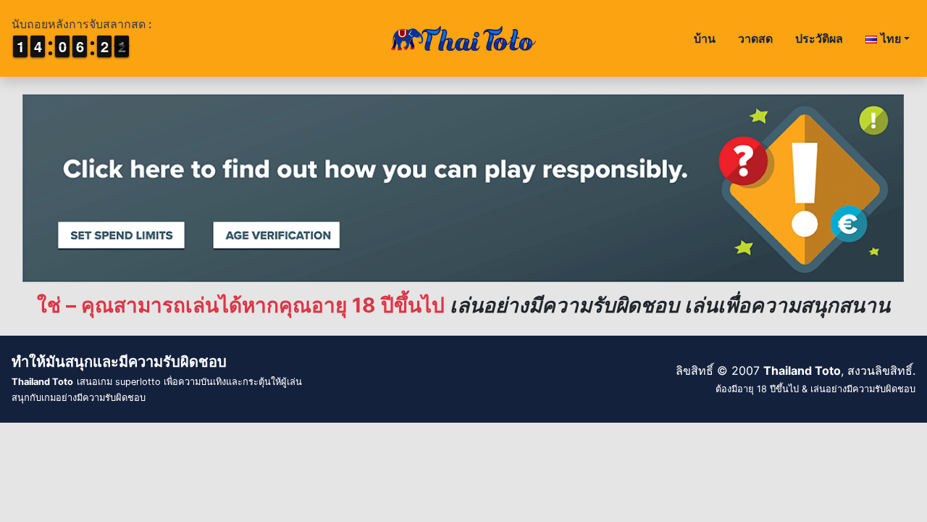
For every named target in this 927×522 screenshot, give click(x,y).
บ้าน (705, 38)
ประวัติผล (819, 38)
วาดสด (755, 38)
